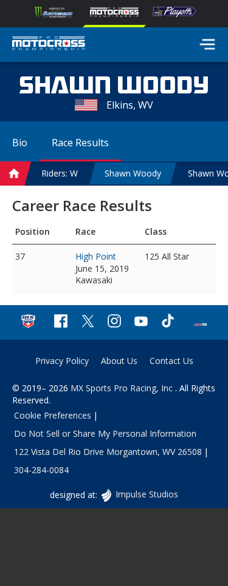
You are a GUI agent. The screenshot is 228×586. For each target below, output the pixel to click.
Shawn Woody (133, 173)
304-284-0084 (41, 470)
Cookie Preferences (52, 415)
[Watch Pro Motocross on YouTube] (141, 322)
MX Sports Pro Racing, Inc (123, 388)
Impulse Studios (146, 494)
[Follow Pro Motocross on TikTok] (167, 322)
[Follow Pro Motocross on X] (87, 322)
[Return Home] (48, 44)
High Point (95, 256)
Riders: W (59, 173)
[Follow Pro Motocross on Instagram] (114, 322)
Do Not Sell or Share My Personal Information (105, 433)
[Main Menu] (207, 44)
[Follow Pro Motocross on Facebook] (60, 322)
